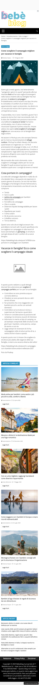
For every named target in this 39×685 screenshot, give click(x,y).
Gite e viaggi (5, 46)
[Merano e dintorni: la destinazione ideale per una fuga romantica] (19, 420)
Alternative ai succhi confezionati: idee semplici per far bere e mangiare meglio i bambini (18, 649)
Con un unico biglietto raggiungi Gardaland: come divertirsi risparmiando (17, 477)
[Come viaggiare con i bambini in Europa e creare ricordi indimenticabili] (19, 502)
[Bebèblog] (13, 19)
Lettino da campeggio (12, 197)
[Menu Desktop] (3, 31)
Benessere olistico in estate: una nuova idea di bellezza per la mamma (16, 624)
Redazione (7, 658)
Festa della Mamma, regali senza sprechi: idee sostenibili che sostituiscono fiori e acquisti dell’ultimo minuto (19, 637)
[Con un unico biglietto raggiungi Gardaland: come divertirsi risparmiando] (19, 461)
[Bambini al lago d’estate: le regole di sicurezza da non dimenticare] (19, 583)
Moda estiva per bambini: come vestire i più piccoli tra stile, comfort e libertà (17, 395)
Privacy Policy (19, 658)
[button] (37, 31)
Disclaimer (32, 658)
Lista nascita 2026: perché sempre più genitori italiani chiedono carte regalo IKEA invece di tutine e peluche (19, 630)
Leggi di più (5, 404)
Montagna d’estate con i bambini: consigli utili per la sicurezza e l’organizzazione (18, 559)
